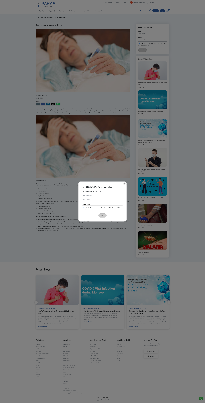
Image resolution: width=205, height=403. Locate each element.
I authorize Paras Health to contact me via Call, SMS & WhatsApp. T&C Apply (102, 209)
